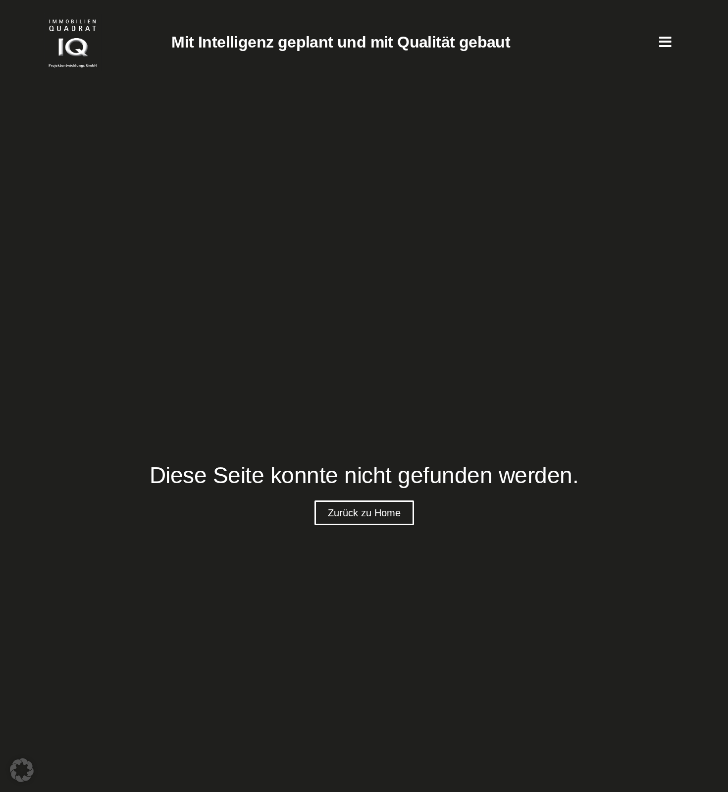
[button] (22, 770)
